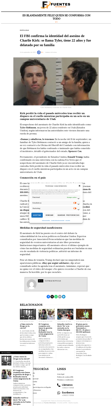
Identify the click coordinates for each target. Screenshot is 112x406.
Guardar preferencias (68, 215)
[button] (79, 186)
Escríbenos (68, 392)
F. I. (42, 52)
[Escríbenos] (58, 392)
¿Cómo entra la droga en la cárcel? (26, 326)
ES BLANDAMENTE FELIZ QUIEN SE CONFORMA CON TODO (56, 17)
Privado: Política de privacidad (57, 220)
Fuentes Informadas (50, 403)
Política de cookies (46, 220)
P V (56, 22)
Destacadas (24, 30)
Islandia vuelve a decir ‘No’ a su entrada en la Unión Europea (64, 327)
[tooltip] (48, 296)
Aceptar (37, 215)
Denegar (49, 215)
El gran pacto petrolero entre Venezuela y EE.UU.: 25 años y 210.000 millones (83, 328)
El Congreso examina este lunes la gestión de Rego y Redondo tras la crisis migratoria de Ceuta (46, 330)
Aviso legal (67, 220)
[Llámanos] (58, 385)
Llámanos (67, 385)
